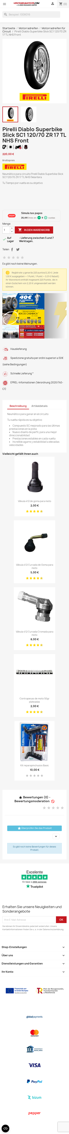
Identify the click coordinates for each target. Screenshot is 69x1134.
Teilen (12, 249)
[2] (9, 257)
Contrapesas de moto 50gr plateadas (34, 700)
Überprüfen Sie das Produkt (34, 828)
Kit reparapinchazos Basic (34, 765)
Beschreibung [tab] (18, 406)
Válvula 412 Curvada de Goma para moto (34, 566)
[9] (40, 511)
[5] (22, 257)
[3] (13, 257)
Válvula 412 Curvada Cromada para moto (34, 633)
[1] (4, 257)
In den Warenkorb (34, 230)
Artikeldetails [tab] (39, 406)
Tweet (17, 249)
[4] (18, 257)
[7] (37, 511)
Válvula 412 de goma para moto (34, 501)
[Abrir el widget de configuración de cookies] (5, 1128)
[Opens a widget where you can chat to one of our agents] (57, 1128)
